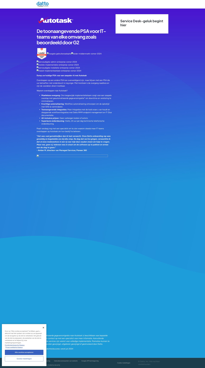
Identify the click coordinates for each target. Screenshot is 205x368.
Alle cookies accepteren (24, 352)
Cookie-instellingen (123, 363)
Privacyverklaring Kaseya (14, 347)
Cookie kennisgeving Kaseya (14, 345)
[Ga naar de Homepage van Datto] (43, 4)
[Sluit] (43, 327)
